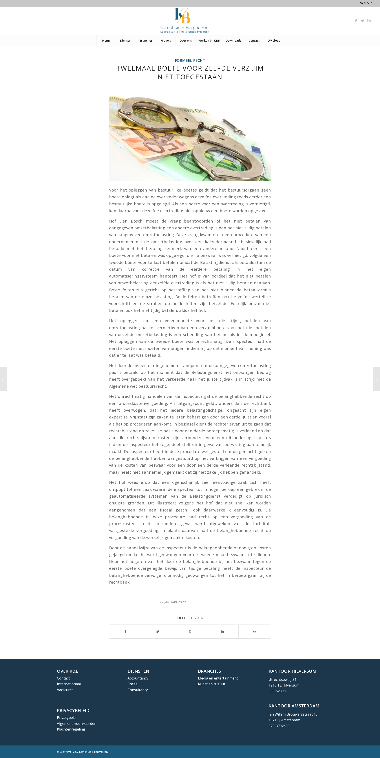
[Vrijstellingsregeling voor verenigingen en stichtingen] (376, 379)
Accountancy (138, 678)
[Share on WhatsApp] (190, 631)
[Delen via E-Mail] (255, 631)
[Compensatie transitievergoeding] (3, 379)
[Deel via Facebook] (125, 631)
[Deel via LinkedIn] (222, 631)
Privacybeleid (68, 717)
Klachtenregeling (71, 729)
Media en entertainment (218, 678)
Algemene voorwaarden (76, 723)
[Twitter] (362, 20)
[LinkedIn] (369, 20)
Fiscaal (133, 683)
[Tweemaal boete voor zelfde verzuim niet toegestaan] (190, 138)
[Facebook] (356, 20)
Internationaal (69, 683)
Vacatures (65, 689)
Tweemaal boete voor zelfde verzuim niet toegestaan (190, 72)
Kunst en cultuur (211, 683)
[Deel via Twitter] (158, 631)
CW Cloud (366, 3)
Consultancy (138, 689)
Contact (63, 678)
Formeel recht (190, 60)
